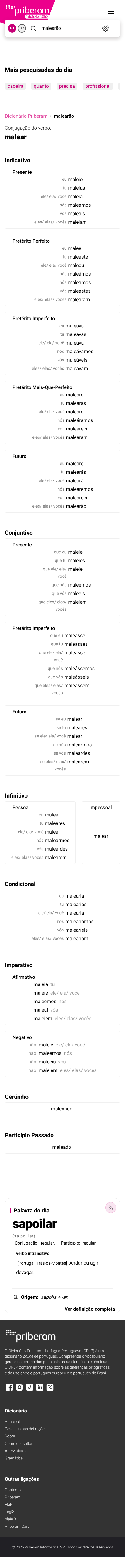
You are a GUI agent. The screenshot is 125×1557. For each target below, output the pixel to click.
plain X (10, 1519)
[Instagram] (19, 1390)
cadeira (15, 86)
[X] (50, 1390)
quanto (41, 86)
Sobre (10, 1436)
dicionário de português (31, 1356)
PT (12, 28)
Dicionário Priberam (26, 116)
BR (22, 28)
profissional (97, 86)
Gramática (14, 1458)
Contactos (14, 1490)
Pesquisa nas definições (25, 1429)
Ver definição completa (90, 1309)
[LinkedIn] (39, 1390)
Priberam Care (17, 1526)
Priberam (13, 1497)
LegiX (10, 1512)
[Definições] (105, 28)
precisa (67, 86)
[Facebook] (9, 1390)
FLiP (8, 1504)
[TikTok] (29, 1390)
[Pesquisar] (33, 28)
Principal (12, 1422)
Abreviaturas (15, 1451)
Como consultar (18, 1443)
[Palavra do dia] (110, 1207)
